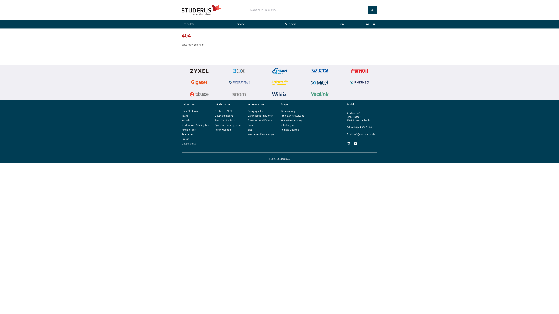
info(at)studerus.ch (364, 134)
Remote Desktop (290, 129)
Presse (185, 139)
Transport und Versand (260, 120)
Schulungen (287, 125)
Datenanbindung (224, 115)
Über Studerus (190, 111)
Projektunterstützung (292, 115)
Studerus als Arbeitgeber (195, 125)
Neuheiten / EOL (223, 111)
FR (374, 24)
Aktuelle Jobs (189, 129)
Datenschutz (189, 143)
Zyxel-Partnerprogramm (228, 125)
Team (185, 115)
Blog (250, 129)
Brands (251, 125)
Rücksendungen (289, 111)
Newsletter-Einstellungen (261, 134)
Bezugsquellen (255, 111)
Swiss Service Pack (225, 120)
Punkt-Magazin (223, 129)
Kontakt (186, 120)
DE (367, 24)
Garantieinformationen (260, 115)
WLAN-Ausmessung (291, 120)
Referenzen (188, 134)
